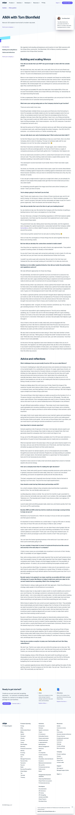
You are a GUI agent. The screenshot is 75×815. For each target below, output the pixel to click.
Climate (22, 738)
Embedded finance (43, 736)
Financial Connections (26, 748)
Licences (59, 742)
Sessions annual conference (64, 734)
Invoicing (23, 752)
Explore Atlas (42, 703)
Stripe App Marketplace (45, 779)
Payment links (24, 761)
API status (41, 793)
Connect (23, 740)
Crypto (22, 742)
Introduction (5, 47)
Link (22, 756)
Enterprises (42, 726)
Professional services (44, 767)
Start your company (7, 27)
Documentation (43, 789)
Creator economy (43, 754)
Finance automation (44, 738)
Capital (22, 734)
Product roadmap (61, 754)
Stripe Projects (42, 799)
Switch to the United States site (46, 811)
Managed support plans (63, 770)
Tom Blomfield (66, 18)
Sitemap (59, 744)
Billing (22, 732)
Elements (23, 746)
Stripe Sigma (24, 771)
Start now (6, 703)
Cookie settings (61, 746)
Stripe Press (60, 760)
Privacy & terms (61, 736)
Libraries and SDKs (43, 797)
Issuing (22, 754)
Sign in (57, 2)
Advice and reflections (8, 52)
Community (60, 732)
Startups (41, 728)
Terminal (23, 775)
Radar (22, 767)
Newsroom (59, 758)
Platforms (41, 748)
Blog (58, 730)
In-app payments (43, 742)
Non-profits (42, 765)
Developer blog (43, 801)
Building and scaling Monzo (9, 49)
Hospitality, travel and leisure (46, 759)
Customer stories (61, 728)
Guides (4, 8)
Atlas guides (12, 8)
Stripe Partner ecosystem (45, 781)
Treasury (23, 777)
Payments (23, 763)
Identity (22, 750)
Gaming (41, 756)
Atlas (22, 728)
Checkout (23, 736)
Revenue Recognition (26, 769)
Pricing (43, 2)
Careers (59, 756)
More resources (61, 748)
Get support (60, 768)
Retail (40, 771)
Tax (21, 773)
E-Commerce (42, 734)
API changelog (42, 795)
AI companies (42, 752)
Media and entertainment (45, 763)
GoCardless (24, 228)
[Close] (72, 807)
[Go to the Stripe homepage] (4, 723)
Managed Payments (26, 759)
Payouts (23, 765)
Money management (44, 746)
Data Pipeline (24, 744)
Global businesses (43, 740)
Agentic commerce (43, 730)
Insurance (41, 761)
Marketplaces (42, 744)
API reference (42, 791)
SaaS (40, 750)
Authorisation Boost (26, 730)
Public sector (42, 769)
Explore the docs (61, 701)
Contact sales (66, 2)
